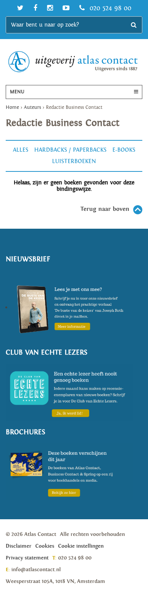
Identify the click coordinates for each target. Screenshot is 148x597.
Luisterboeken (74, 161)
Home (12, 107)
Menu (17, 92)
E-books (123, 150)
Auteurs (32, 107)
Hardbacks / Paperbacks (70, 150)
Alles (20, 150)
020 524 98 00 (109, 8)
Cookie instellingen (81, 546)
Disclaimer (18, 546)
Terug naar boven (104, 209)
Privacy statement (27, 558)
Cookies (44, 546)
